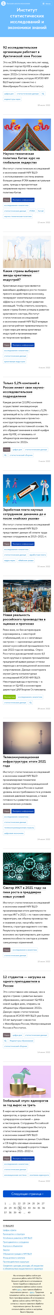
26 (38, 1203)
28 (5, 1208)
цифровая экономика (13, 833)
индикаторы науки (12, 99)
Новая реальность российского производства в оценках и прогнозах (24, 619)
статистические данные (28, 93)
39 (15, 1212)
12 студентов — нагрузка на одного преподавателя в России (24, 981)
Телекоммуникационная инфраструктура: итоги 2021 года (24, 761)
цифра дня (9, 93)
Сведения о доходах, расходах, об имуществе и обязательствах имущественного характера (23, 1267)
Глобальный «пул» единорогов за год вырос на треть (25, 1102)
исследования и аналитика (16, 205)
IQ (43, 93)
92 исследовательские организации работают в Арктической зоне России (22, 51)
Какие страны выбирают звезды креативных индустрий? (21, 275)
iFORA (32, 210)
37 (5, 1212)
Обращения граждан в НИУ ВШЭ (17, 1254)
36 (43, 1208)
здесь (19, 1289)
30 (15, 1208)
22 (19, 1203)
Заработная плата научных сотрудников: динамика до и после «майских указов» (24, 513)
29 (10, 1208)
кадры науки (9, 560)
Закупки (6, 1250)
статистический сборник (21, 455)
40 (19, 1212)
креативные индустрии (14, 361)
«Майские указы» (26, 560)
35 (39, 1208)
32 (24, 1208)
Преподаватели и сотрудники (16, 1242)
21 (14, 1203)
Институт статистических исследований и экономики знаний (27, 18)
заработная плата (37, 554)
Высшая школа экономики (18, 3)
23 (24, 1203)
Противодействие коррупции (16, 1261)
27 (43, 1203)
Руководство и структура (14, 1234)
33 (29, 1208)
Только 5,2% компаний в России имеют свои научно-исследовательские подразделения (23, 389)
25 (33, 1203)
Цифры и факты (9, 1230)
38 (10, 1212)
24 (28, 1203)
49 (29, 1212)
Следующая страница (26, 1194)
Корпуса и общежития (12, 1246)
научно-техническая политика (18, 216)
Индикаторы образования (21, 1040)
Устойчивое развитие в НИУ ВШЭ (17, 1238)
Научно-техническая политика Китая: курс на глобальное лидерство (21, 157)
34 (34, 1208)
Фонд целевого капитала (14, 1257)
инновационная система (15, 1175)
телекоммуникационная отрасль (19, 827)
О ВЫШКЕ (8, 1225)
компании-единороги (39, 1175)
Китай (41, 210)
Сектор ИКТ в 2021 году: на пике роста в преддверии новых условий (24, 891)
